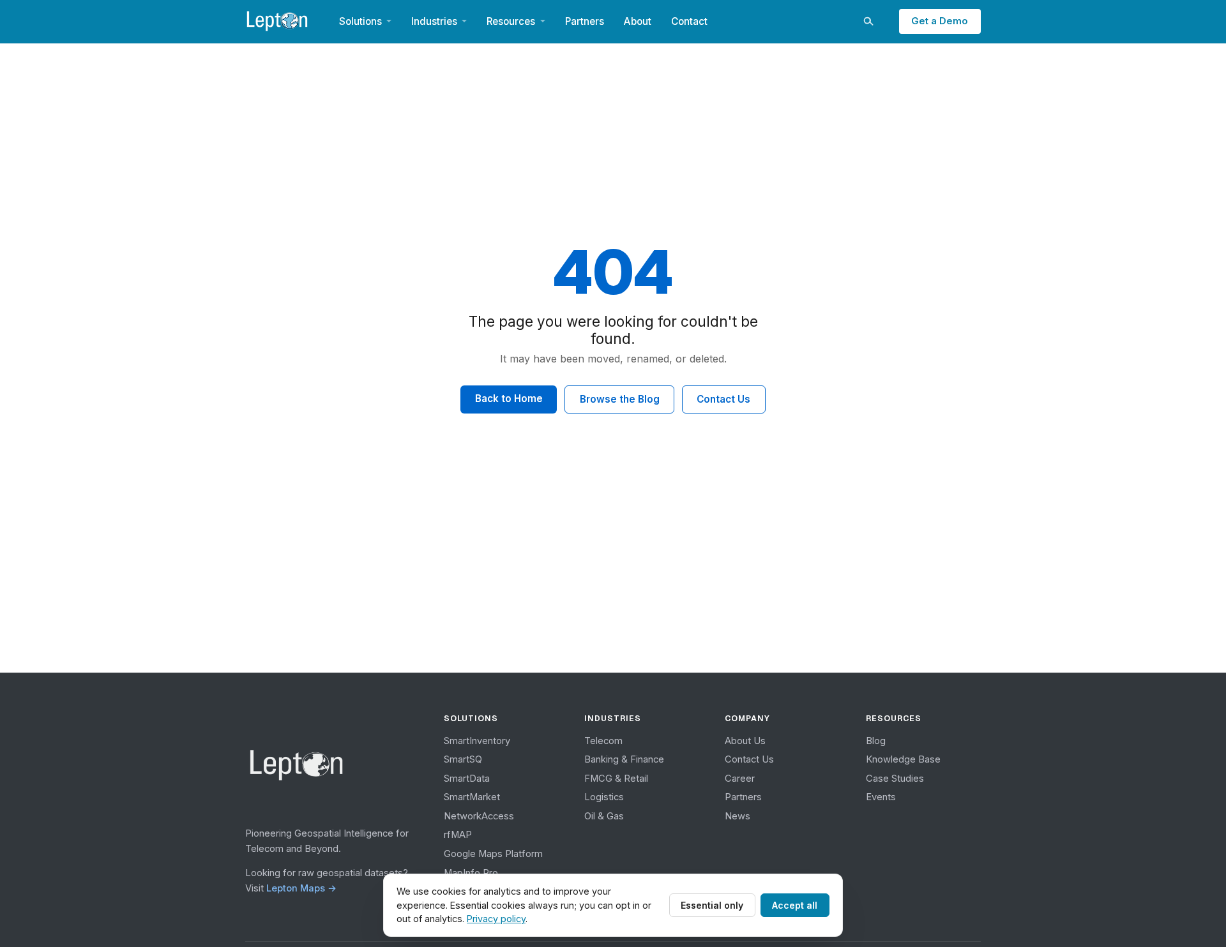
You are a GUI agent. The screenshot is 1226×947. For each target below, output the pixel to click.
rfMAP (458, 834)
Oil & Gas (604, 816)
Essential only (712, 905)
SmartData (467, 778)
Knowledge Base (903, 759)
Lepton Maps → (301, 888)
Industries (434, 21)
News (737, 816)
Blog (876, 741)
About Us (745, 741)
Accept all (794, 905)
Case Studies (895, 778)
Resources (511, 21)
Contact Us (723, 399)
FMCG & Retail (616, 778)
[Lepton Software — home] (277, 21)
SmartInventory (477, 741)
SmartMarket (472, 797)
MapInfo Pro (471, 873)
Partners (584, 21)
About (637, 21)
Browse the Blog (620, 399)
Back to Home (509, 398)
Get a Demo (939, 21)
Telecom (603, 741)
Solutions (360, 21)
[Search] (868, 21)
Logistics (604, 797)
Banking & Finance (624, 759)
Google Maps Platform (493, 854)
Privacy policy (496, 918)
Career (740, 778)
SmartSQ (463, 759)
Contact (689, 21)
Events (881, 797)
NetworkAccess (479, 816)
